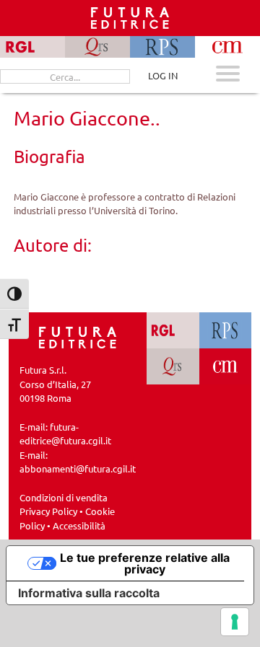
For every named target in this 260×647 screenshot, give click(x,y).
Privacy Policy (48, 511)
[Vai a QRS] (173, 366)
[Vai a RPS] (225, 330)
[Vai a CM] (225, 366)
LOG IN (163, 75)
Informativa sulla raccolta (89, 593)
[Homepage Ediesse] (78, 336)
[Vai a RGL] (173, 330)
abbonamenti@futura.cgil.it (78, 468)
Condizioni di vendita (64, 497)
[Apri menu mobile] (228, 75)
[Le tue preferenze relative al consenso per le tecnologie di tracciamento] (234, 621)
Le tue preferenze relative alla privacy (145, 563)
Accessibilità (79, 525)
